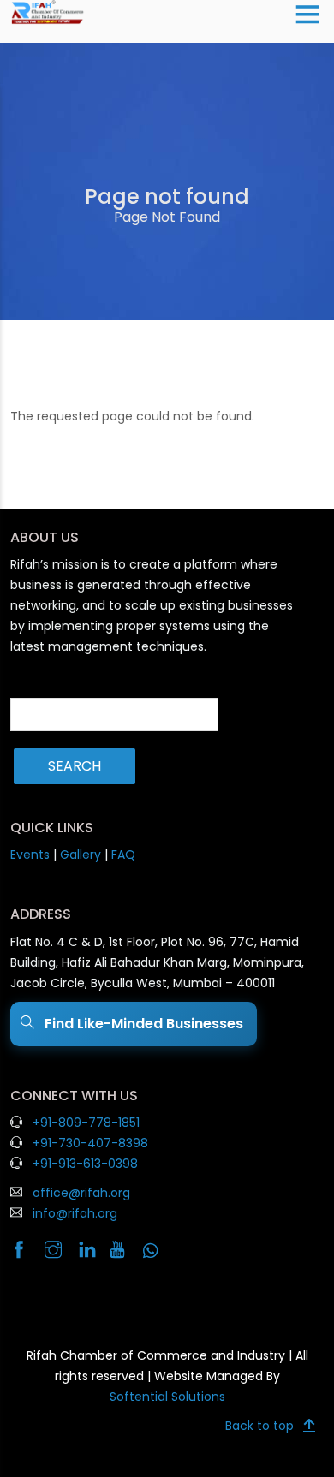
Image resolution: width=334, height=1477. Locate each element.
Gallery (80, 854)
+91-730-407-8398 (90, 1143)
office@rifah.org (81, 1192)
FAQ (123, 854)
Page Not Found (167, 217)
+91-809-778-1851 (86, 1122)
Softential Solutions (167, 1396)
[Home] (47, 11)
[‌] (25, 1251)
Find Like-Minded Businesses (140, 1023)
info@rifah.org (75, 1213)
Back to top (259, 1425)
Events (30, 854)
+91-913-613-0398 (85, 1163)
